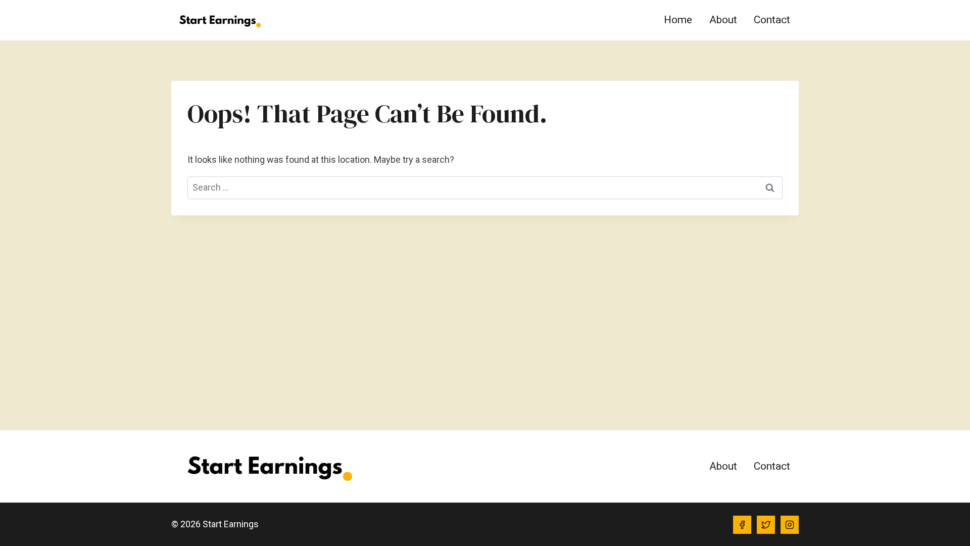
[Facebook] (742, 525)
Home (678, 20)
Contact (772, 20)
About (723, 20)
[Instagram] (790, 525)
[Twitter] (766, 525)
